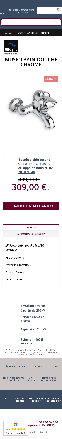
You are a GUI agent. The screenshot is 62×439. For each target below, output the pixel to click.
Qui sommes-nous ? (14, 366)
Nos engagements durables (13, 379)
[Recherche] (57, 21)
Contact (40, 366)
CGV (5, 398)
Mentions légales (20, 399)
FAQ (57, 366)
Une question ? (31, 380)
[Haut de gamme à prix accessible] (21, 11)
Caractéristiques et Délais (31, 233)
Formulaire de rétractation (48, 379)
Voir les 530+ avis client (15, 433)
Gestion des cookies (36, 399)
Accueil (8, 33)
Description (31, 227)
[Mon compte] (49, 10)
